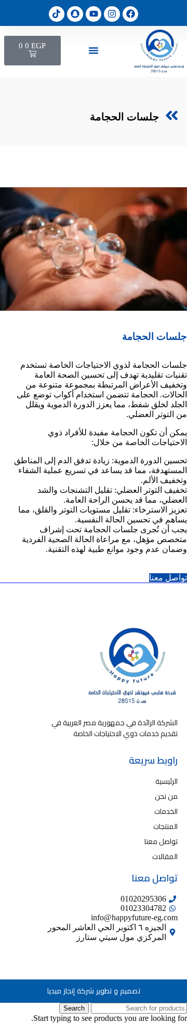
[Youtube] (94, 14)
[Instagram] (112, 14)
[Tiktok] (57, 14)
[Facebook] (131, 14)
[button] (93, 50)
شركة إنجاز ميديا (70, 991)
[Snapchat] (75, 14)
